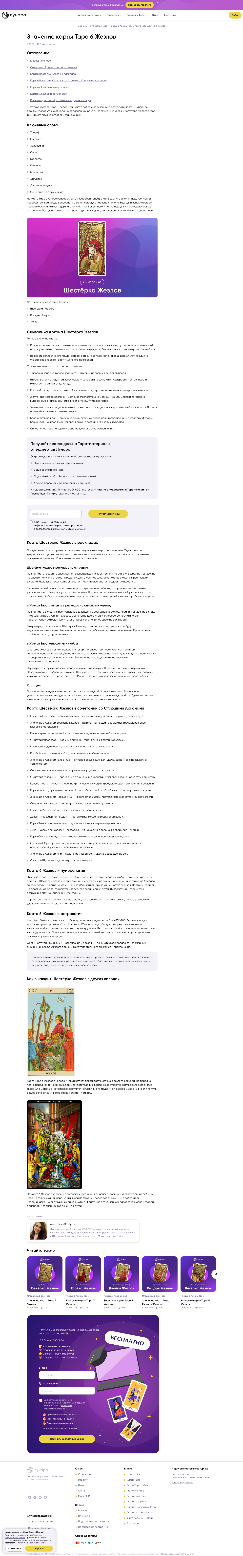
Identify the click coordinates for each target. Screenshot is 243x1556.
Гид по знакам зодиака (139, 1512)
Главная (82, 26)
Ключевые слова (40, 60)
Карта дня (170, 15)
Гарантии (83, 1479)
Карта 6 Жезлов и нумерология (49, 87)
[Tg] (40, 1497)
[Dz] (45, 1497)
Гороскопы (113, 15)
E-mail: (43, 1367)
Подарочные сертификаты (93, 1521)
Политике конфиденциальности (23, 1536)
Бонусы (82, 1510)
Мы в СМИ (84, 1496)
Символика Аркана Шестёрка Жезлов (53, 67)
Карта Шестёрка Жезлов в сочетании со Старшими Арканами (68, 80)
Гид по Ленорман (136, 1501)
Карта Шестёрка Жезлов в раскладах (53, 73)
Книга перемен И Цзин (139, 1517)
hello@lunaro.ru (180, 1474)
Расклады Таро (135, 15)
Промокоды (85, 1515)
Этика (155, 15)
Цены (81, 1485)
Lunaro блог (133, 1474)
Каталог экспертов (88, 15)
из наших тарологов (135, 961)
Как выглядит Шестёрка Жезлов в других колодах (60, 100)
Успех (33, 321)
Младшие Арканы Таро (121, 26)
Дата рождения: (49, 1383)
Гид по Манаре (135, 1490)
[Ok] (35, 1497)
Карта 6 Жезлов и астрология (48, 93)
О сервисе (84, 1474)
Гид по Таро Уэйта (137, 1485)
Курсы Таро (133, 1479)
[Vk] (29, 1497)
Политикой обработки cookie (32, 1543)
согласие (44, 522)
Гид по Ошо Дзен (136, 1496)
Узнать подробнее (182, 1482)
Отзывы (82, 1490)
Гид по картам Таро (97, 26)
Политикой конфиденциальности (70, 529)
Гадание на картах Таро (141, 1507)
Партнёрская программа (93, 1526)
